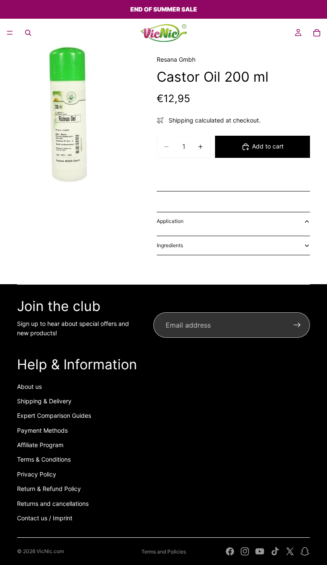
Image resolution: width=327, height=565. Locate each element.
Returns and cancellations (53, 503)
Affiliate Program (40, 444)
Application (170, 221)
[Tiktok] (275, 551)
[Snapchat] (305, 551)
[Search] (28, 32)
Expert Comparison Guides (54, 415)
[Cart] (316, 32)
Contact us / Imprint (44, 518)
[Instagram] (245, 551)
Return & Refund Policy (49, 488)
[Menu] (10, 33)
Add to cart (268, 146)
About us (29, 386)
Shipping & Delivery (44, 401)
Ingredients (170, 245)
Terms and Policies (163, 551)
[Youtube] (260, 551)
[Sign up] (297, 325)
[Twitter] (290, 551)
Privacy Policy (36, 474)
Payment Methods (42, 430)
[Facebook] (230, 551)
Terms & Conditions (44, 459)
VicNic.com (50, 551)
